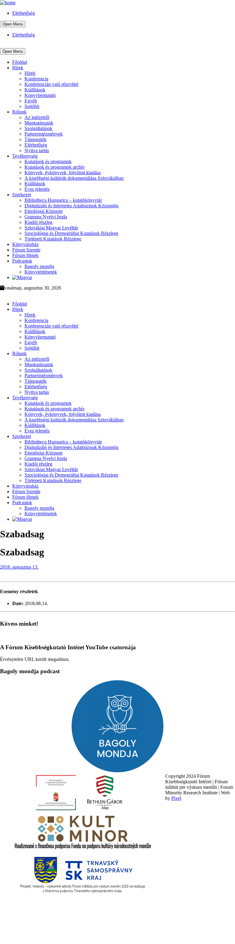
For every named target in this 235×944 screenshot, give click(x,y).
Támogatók (35, 139)
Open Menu (12, 24)
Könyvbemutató (40, 95)
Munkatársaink (38, 122)
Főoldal (19, 62)
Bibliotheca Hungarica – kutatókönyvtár (63, 200)
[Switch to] (22, 277)
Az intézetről (36, 117)
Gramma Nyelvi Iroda (45, 216)
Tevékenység (25, 156)
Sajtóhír (31, 106)
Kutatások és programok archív (54, 167)
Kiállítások (34, 89)
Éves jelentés (37, 189)
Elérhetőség (23, 13)
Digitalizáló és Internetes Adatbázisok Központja (71, 205)
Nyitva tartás (36, 150)
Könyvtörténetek (40, 271)
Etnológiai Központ (43, 211)
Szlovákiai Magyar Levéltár (51, 227)
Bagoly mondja (39, 266)
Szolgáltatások (38, 128)
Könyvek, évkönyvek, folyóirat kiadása (62, 172)
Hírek (17, 67)
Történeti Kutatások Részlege (52, 238)
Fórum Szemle (26, 249)
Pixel (176, 798)
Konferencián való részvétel (51, 84)
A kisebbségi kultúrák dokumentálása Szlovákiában (74, 178)
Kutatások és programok (48, 161)
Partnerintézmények (43, 133)
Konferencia (36, 78)
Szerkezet (21, 194)
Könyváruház (25, 244)
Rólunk (19, 111)
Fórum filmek (25, 255)
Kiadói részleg (38, 222)
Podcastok (22, 260)
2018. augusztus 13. (19, 567)
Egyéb (30, 100)
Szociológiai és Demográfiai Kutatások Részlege (71, 233)
